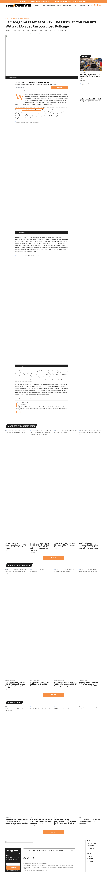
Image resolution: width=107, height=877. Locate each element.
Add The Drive (34, 33)
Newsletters (67, 5)
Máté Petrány (9, 550)
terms (69, 867)
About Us (27, 850)
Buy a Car (59, 850)
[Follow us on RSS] (100, 5)
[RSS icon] (34, 858)
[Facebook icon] (31, 858)
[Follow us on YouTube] (92, 5)
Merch (59, 5)
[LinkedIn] (17, 412)
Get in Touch (70, 850)
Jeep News (82, 97)
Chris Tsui (32, 552)
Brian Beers (57, 827)
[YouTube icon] (25, 858)
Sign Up (59, 87)
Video (75, 5)
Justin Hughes (82, 823)
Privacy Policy (34, 1)
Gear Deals (90, 859)
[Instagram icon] (28, 858)
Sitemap (26, 854)
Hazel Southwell (58, 688)
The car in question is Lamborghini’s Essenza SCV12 (29, 107)
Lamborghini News (24, 18)
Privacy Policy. (24, 90)
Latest (37, 5)
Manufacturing (84, 72)
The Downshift (92, 843)
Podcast (82, 5)
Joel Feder (82, 80)
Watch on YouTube (40, 850)
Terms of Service (18, 90)
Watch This (8, 817)
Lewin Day (8, 33)
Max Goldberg (9, 827)
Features (90, 851)
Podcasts (90, 856)
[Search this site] (88, 5)
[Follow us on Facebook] (97, 5)
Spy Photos (90, 845)
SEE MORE (53, 557)
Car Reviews (51, 5)
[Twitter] (20, 412)
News (43, 5)
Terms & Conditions (44, 854)
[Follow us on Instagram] (94, 5)
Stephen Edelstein (84, 103)
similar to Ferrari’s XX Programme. (31, 109)
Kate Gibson (33, 825)
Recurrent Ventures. (31, 863)
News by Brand (13, 18)
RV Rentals (90, 861)
